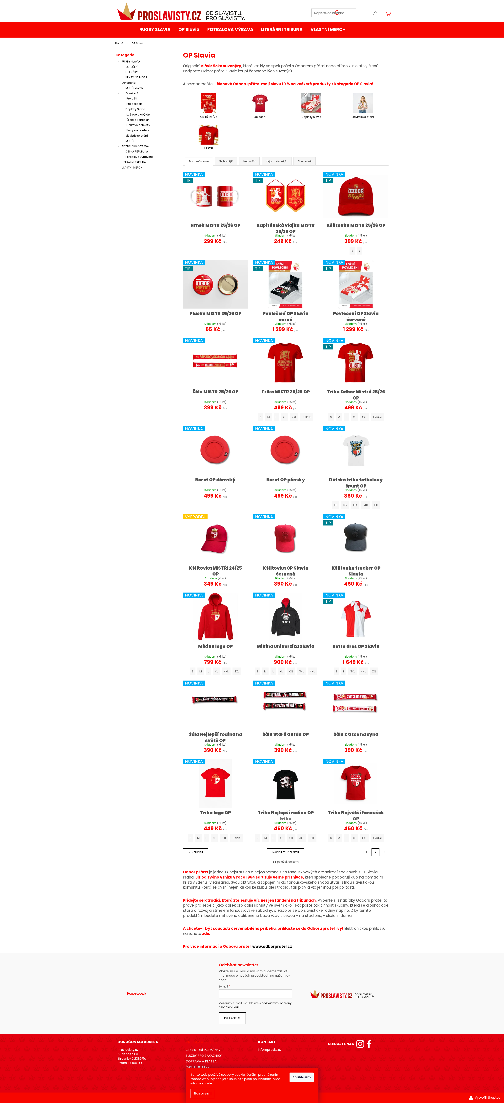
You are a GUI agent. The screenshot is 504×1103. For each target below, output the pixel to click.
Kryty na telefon (138, 130)
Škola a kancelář (138, 120)
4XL (312, 671)
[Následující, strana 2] (375, 852)
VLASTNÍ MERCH (132, 167)
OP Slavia (128, 83)
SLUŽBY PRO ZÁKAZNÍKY (204, 1055)
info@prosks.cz (270, 1050)
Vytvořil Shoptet (487, 1097)
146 (365, 505)
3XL (236, 671)
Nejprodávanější (276, 161)
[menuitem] (154, 30)
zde (209, 1083)
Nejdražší (249, 161)
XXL (294, 417)
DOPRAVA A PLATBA (201, 1061)
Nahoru (197, 852)
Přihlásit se (232, 1018)
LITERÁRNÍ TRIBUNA (134, 162)
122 (345, 505)
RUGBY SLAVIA (131, 61)
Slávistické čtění (137, 136)
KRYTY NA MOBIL (136, 77)
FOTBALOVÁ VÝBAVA (135, 146)
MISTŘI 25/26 (134, 88)
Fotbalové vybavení (139, 157)
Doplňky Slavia (135, 109)
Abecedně (305, 161)
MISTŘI (130, 141)
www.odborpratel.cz (272, 946)
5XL (374, 671)
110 (335, 505)
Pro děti (132, 98)
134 (355, 505)
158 (376, 505)
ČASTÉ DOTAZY (197, 1067)
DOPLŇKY (132, 72)
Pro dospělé (135, 104)
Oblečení (132, 93)
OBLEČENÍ (132, 67)
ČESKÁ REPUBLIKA (137, 151)
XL (284, 417)
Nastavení (203, 1093)
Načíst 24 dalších (285, 852)
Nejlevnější (226, 161)
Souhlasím (301, 1077)
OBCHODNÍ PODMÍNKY (203, 1050)
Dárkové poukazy (138, 125)
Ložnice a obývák (138, 114)
